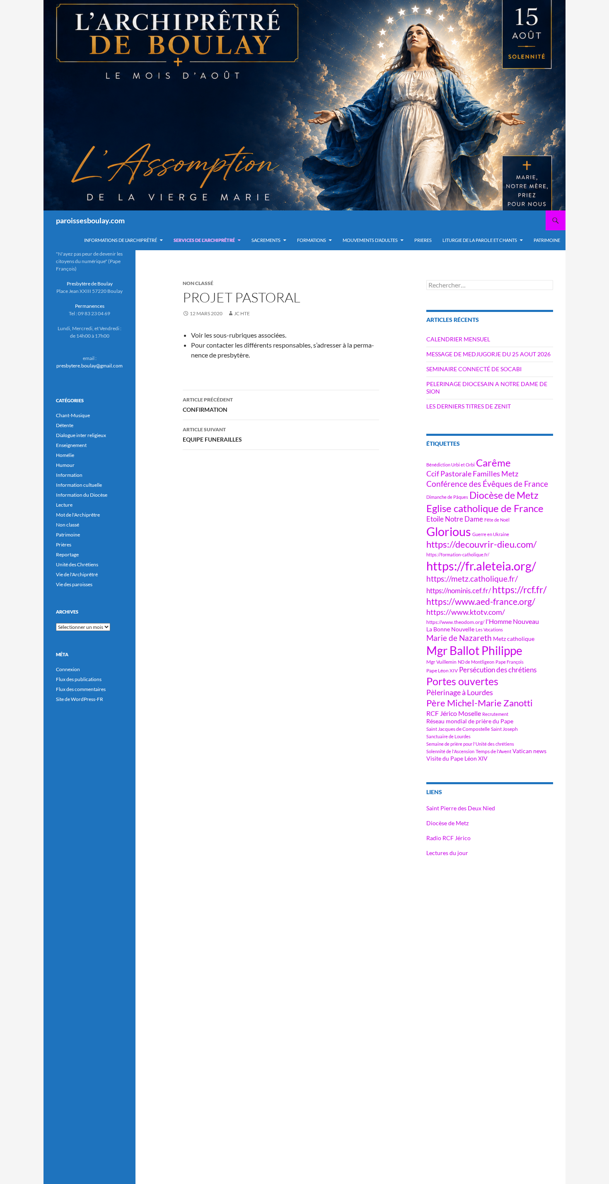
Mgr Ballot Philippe (474, 650)
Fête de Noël (497, 519)
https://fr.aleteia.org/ (481, 565)
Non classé (67, 525)
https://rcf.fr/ (519, 589)
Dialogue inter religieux (81, 435)
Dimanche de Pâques (447, 497)
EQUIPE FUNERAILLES (212, 434)
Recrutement (495, 714)
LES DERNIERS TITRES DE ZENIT (468, 406)
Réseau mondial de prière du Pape (469, 721)
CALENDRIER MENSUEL (458, 339)
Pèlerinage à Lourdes (459, 692)
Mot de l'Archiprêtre (78, 515)
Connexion (68, 669)
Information (69, 475)
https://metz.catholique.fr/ (472, 578)
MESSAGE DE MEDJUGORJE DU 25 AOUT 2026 (488, 354)
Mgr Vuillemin (441, 662)
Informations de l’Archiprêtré (120, 240)
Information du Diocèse (81, 495)
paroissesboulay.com (90, 220)
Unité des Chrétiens (77, 564)
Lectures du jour (447, 852)
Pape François (509, 661)
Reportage (67, 554)
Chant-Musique (73, 415)
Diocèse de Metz (504, 495)
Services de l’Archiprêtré (204, 240)
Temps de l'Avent (493, 751)
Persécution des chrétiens (497, 669)
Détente (64, 425)
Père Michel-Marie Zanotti (479, 703)
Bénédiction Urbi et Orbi (450, 464)
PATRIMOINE (547, 240)
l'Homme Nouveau (512, 621)
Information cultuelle (79, 485)
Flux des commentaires (81, 689)
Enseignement (71, 445)
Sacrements (265, 240)
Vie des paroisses (74, 584)
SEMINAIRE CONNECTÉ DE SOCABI (474, 368)
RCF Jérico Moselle (453, 713)
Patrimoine (68, 535)
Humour (65, 465)
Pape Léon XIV (442, 670)
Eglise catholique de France (485, 508)
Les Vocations (489, 629)
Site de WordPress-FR (79, 699)
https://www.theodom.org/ (455, 622)
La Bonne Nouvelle (450, 629)
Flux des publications (79, 679)
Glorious (448, 531)
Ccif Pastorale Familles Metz (472, 473)
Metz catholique (513, 638)
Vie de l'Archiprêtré (77, 574)
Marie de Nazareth (459, 638)
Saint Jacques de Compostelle (458, 729)
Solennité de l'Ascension (450, 751)
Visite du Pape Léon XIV (457, 758)
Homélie (65, 455)
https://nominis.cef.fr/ (458, 590)
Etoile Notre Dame (454, 519)
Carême (493, 463)
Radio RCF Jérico (448, 837)
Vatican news (529, 750)
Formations (311, 240)
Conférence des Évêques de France (487, 483)
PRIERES (423, 240)
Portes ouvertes (462, 681)
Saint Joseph (504, 729)
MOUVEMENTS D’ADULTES (370, 240)
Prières (63, 544)
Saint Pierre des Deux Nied (460, 808)
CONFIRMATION (208, 404)
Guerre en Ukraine (490, 534)
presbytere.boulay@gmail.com (89, 365)
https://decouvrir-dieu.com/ (481, 544)
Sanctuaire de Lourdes (448, 736)
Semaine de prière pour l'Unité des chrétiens (470, 744)
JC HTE (242, 313)
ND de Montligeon (476, 661)
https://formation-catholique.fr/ (457, 554)
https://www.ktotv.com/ (465, 611)
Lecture (64, 505)
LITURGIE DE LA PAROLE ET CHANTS (479, 240)
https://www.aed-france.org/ (480, 601)
